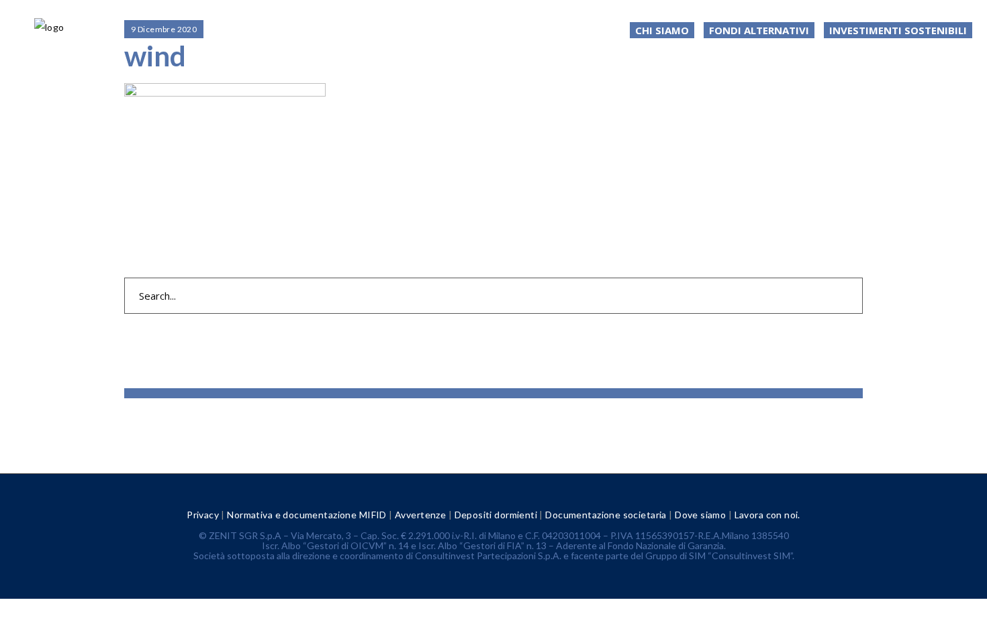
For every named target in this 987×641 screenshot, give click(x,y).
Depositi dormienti (496, 514)
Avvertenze (420, 514)
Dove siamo (700, 514)
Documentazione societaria (606, 514)
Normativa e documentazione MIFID (306, 514)
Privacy (203, 514)
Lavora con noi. (767, 514)
